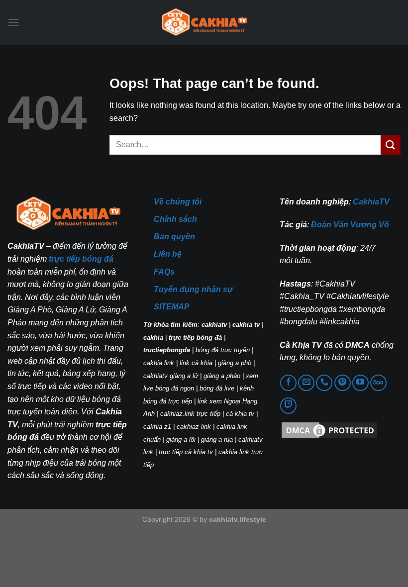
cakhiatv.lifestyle (237, 519)
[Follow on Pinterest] (342, 383)
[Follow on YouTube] (360, 383)
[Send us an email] (306, 383)
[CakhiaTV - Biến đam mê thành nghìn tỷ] (204, 22)
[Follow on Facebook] (288, 383)
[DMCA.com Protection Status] (329, 429)
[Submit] (391, 144)
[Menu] (13, 22)
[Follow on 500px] (378, 383)
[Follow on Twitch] (288, 405)
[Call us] (324, 383)
